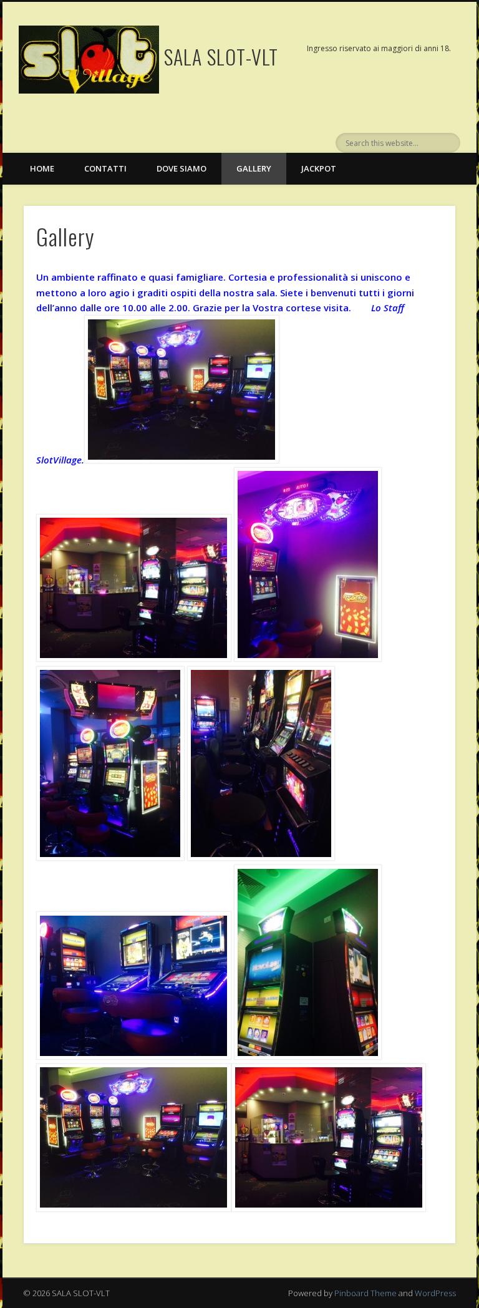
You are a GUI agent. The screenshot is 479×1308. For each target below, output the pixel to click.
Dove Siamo (181, 168)
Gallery (253, 168)
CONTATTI (105, 168)
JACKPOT (318, 168)
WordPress (435, 1293)
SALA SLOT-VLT (221, 56)
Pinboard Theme (365, 1293)
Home (42, 168)
